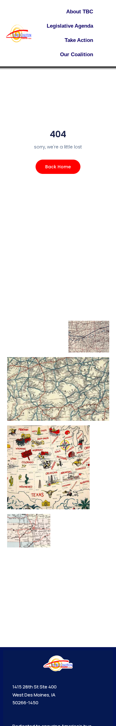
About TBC (79, 12)
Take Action (79, 40)
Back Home (58, 167)
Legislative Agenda (70, 26)
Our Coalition (76, 54)
